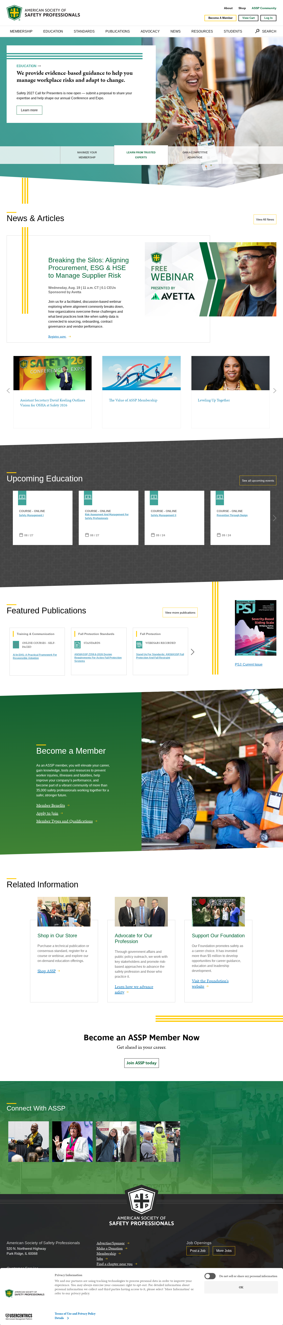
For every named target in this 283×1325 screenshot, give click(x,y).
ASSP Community (264, 8)
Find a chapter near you (115, 1263)
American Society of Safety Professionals (44, 13)
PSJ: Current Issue (248, 664)
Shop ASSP (46, 971)
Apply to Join (47, 813)
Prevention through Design (232, 515)
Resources (202, 31)
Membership (21, 31)
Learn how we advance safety (134, 989)
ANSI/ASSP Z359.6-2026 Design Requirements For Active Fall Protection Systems (98, 657)
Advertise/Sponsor (111, 1243)
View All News (265, 219)
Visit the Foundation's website (210, 983)
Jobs (100, 1258)
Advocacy (150, 31)
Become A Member (220, 17)
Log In (268, 17)
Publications (117, 31)
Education (53, 31)
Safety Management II (163, 515)
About (228, 8)
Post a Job (198, 1250)
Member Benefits (50, 805)
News (176, 31)
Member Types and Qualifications (64, 821)
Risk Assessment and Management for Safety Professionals (107, 516)
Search (269, 31)
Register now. (57, 336)
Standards (84, 31)
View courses (31, 117)
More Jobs (224, 1250)
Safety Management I (31, 515)
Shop (242, 8)
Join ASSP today (142, 1063)
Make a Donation (110, 1248)
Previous (8, 390)
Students (233, 31)
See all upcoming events (258, 480)
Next (274, 390)
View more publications (180, 612)
